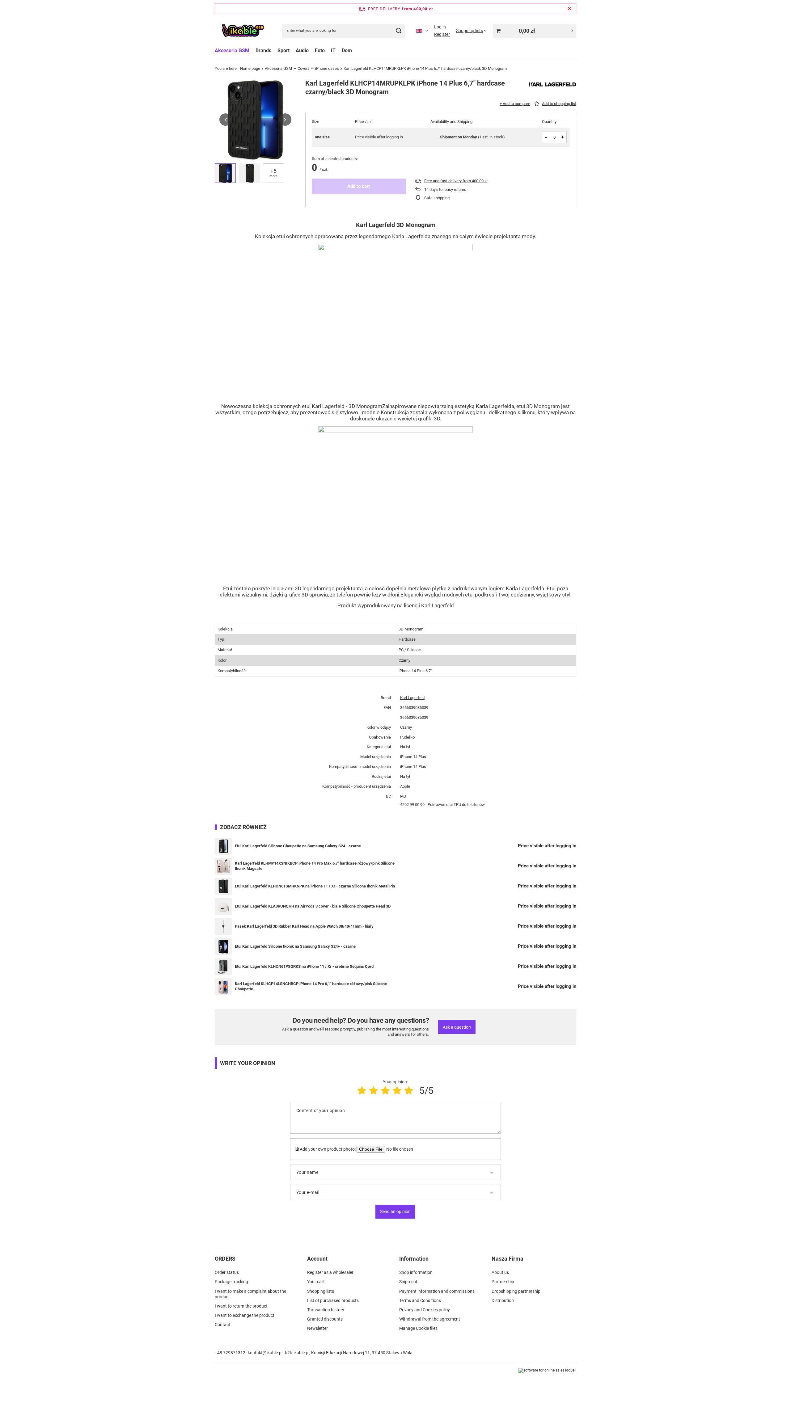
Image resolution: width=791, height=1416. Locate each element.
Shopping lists (320, 1291)
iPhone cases (327, 68)
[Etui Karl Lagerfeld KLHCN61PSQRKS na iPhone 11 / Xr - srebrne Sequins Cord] (223, 966)
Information (414, 1258)
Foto (320, 50)
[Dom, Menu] (355, 50)
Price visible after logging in (379, 137)
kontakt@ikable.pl (265, 1352)
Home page (250, 68)
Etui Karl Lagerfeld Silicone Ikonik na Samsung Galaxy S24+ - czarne (295, 946)
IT (333, 50)
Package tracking (231, 1281)
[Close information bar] (569, 8)
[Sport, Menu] (292, 50)
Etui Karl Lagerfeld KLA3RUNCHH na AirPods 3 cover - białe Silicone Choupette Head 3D (313, 906)
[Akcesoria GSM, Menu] (252, 50)
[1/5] (361, 1091)
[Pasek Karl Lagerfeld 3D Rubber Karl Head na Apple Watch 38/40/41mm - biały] (223, 926)
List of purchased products (333, 1300)
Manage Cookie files (418, 1328)
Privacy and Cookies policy (424, 1309)
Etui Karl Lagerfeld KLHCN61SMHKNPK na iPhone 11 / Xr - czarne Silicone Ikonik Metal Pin (315, 886)
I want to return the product (241, 1306)
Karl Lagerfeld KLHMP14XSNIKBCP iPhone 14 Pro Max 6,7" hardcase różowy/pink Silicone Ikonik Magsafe (315, 866)
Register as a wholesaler (330, 1272)
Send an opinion (395, 1211)
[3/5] (385, 1091)
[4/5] (397, 1091)
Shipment (408, 1281)
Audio (302, 50)
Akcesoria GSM (232, 50)
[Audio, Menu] (311, 50)
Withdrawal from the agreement (429, 1319)
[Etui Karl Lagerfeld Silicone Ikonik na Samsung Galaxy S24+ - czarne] (223, 946)
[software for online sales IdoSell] (547, 1370)
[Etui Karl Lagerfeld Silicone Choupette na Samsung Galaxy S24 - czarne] (223, 846)
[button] (225, 119)
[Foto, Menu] (327, 50)
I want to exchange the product (244, 1315)
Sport (283, 50)
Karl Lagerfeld (412, 697)
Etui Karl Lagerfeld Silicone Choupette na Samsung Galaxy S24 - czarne (298, 846)
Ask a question (457, 1027)
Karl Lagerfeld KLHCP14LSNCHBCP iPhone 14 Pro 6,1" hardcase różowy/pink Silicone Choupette (311, 986)
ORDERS (225, 1258)
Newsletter (317, 1328)
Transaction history (325, 1309)
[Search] (398, 31)
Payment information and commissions (437, 1291)
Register (442, 34)
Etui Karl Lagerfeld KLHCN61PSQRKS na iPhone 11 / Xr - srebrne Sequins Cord (304, 966)
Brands (263, 50)
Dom (347, 50)
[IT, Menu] (338, 50)
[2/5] (373, 1091)
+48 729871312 (230, 1352)
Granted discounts (325, 1319)
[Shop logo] (243, 30)
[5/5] (408, 1091)
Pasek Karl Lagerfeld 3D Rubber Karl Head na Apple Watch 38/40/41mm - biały (304, 926)
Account (317, 1258)
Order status (227, 1272)
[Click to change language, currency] (422, 30)
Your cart (316, 1281)
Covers (304, 68)
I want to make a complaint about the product (250, 1294)
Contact (222, 1324)
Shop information (416, 1272)
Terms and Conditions (420, 1300)
